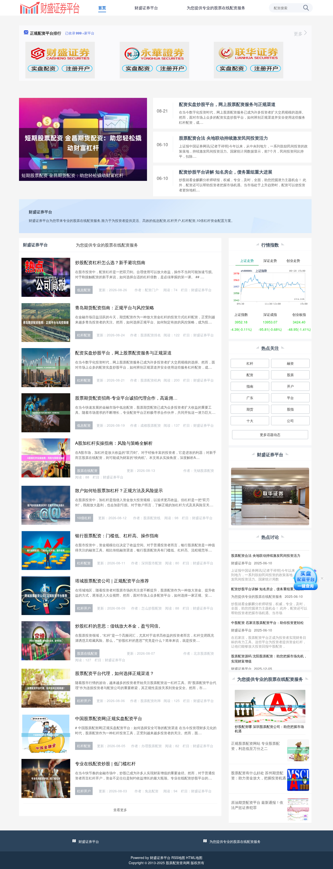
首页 (102, 7)
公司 (290, 420)
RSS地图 (178, 857)
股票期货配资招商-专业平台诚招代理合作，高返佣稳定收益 (133, 397)
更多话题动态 (270, 434)
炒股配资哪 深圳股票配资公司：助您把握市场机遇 (269, 728)
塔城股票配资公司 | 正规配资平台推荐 (112, 580)
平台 (290, 397)
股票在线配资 (87, 470)
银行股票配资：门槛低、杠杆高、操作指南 (116, 535)
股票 (290, 374)
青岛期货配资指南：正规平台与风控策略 (114, 307)
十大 (249, 420)
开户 (290, 386)
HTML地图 (194, 857)
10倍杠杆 (84, 517)
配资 (249, 374)
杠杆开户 (84, 608)
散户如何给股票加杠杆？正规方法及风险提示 (119, 490)
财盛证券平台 (146, 7)
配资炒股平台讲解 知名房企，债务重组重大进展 (225, 172)
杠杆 (249, 363)
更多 (299, 33)
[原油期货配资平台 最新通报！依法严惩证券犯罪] (298, 809)
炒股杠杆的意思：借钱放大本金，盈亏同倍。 (119, 625)
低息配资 (84, 289)
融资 (290, 363)
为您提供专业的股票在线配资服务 (216, 7)
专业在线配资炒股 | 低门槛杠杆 (105, 763)
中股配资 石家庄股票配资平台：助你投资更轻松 (267, 613)
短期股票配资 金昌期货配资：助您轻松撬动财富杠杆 (72, 175)
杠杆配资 (84, 334)
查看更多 (120, 809)
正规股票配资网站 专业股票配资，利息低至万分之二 (255, 746)
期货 (249, 409)
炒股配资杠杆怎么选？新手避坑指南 (110, 262)
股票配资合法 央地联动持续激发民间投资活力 (223, 138)
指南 (249, 386)
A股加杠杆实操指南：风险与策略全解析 (114, 443)
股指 (290, 409)
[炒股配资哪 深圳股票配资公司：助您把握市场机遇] (270, 705)
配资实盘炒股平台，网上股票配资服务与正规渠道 (227, 104)
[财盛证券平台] (49, 7)
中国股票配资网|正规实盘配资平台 (108, 718)
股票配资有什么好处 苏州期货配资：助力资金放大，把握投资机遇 (258, 775)
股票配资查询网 (178, 862)
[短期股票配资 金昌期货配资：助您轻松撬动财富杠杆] (83, 142)
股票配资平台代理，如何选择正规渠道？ (114, 673)
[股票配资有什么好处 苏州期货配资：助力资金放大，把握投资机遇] (298, 780)
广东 (249, 397)
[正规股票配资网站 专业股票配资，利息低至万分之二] (298, 750)
